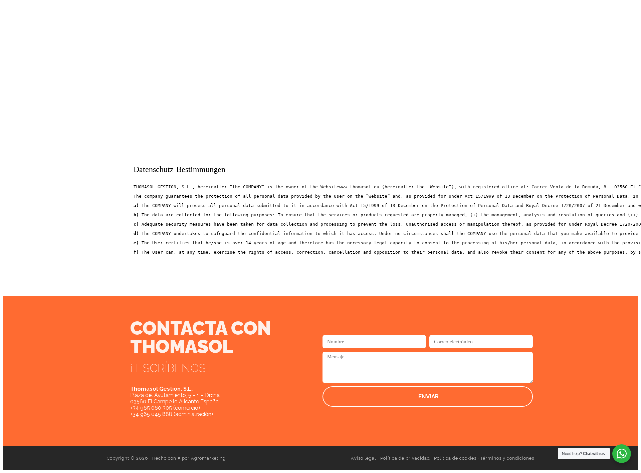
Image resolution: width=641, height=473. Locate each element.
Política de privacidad (405, 458)
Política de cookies (455, 458)
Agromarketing (208, 458)
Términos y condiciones (507, 458)
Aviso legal (363, 458)
